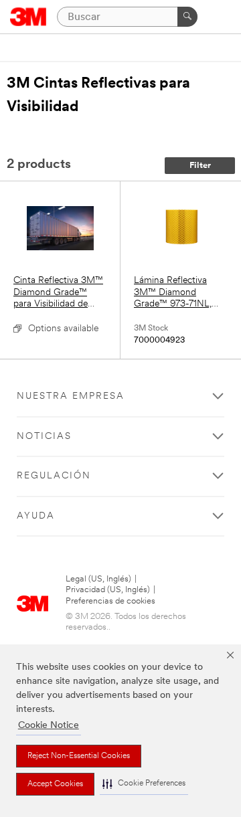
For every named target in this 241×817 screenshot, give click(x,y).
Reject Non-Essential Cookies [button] (78, 756)
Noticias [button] (44, 437)
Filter (200, 165)
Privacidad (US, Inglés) (108, 589)
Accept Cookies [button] (55, 784)
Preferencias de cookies (110, 601)
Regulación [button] (54, 476)
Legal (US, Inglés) (98, 579)
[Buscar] (187, 17)
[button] (144, 784)
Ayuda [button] (36, 516)
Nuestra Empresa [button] (71, 396)
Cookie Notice (48, 726)
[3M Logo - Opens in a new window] (28, 17)
